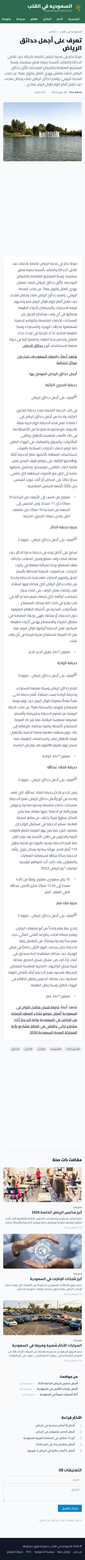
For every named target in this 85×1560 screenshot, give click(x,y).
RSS (28, 1552)
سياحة (20, 19)
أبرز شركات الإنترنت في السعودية (56, 1279)
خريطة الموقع (15, 1552)
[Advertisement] (42, 208)
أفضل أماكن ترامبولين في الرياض (55, 1432)
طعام (34, 19)
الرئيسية (73, 19)
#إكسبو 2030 (73, 1049)
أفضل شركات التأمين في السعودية (57, 1388)
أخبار (60, 19)
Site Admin (75, 92)
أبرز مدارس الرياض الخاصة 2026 (57, 1212)
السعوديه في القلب (71, 31)
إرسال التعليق (70, 1508)
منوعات (77, 1207)
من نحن (77, 1552)
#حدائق (15, 1049)
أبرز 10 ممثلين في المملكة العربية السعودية (49, 1438)
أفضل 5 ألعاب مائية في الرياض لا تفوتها (51, 1451)
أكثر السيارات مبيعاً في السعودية (59, 1394)
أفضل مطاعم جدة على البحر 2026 (55, 1444)
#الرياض (41, 1049)
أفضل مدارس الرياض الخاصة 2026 (58, 1383)
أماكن (47, 19)
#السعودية (56, 1049)
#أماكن (28, 1049)
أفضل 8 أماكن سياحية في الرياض (55, 1425)
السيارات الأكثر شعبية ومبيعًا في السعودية (47, 1345)
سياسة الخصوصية (44, 1552)
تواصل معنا (63, 1552)
